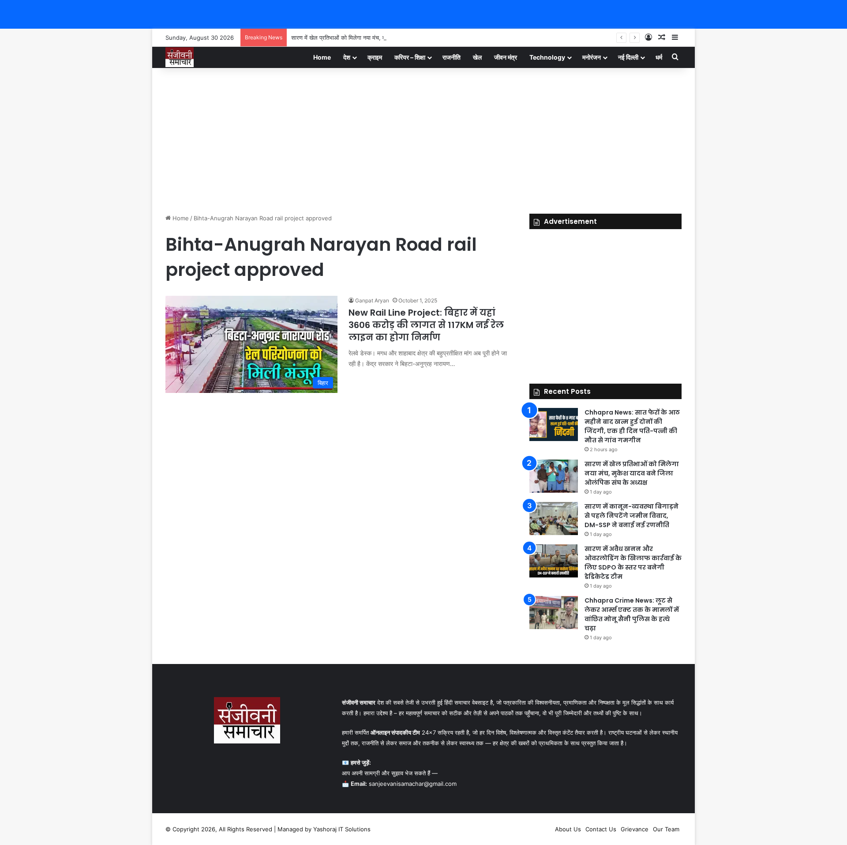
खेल (477, 57)
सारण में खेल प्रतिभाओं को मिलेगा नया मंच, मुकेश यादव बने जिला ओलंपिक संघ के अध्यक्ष (383, 37)
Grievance (634, 829)
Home (322, 57)
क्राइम (374, 57)
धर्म (659, 57)
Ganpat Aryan (372, 300)
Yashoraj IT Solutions (342, 829)
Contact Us (600, 829)
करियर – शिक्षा (409, 57)
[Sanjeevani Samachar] (179, 57)
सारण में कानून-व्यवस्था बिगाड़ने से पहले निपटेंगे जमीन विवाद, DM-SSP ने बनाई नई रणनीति (631, 515)
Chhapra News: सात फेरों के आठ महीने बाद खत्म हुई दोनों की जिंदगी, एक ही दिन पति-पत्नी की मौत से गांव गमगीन (632, 426)
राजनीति (451, 57)
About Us (568, 829)
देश (346, 57)
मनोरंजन (591, 57)
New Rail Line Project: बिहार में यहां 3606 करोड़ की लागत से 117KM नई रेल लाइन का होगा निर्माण (426, 324)
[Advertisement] (423, 138)
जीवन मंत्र (505, 57)
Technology (547, 57)
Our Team (666, 829)
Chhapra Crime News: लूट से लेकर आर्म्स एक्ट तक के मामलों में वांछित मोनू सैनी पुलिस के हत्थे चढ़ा (632, 614)
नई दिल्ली (628, 57)
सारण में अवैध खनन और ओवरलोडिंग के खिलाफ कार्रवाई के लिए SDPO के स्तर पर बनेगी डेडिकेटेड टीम (633, 562)
